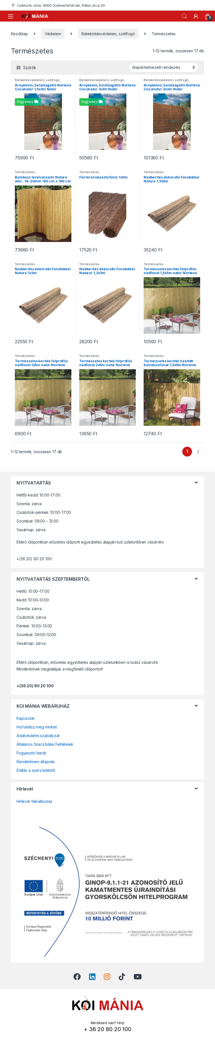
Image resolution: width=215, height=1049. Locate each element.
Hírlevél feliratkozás (34, 801)
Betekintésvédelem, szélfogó (108, 33)
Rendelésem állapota (36, 761)
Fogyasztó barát (31, 753)
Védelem (53, 33)
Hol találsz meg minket (37, 727)
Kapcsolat (25, 718)
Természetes (25, 172)
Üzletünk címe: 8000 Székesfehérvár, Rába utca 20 (61, 5)
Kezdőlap (19, 33)
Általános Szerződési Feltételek (45, 744)
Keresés (184, 16)
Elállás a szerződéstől (36, 770)
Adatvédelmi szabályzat (38, 735)
